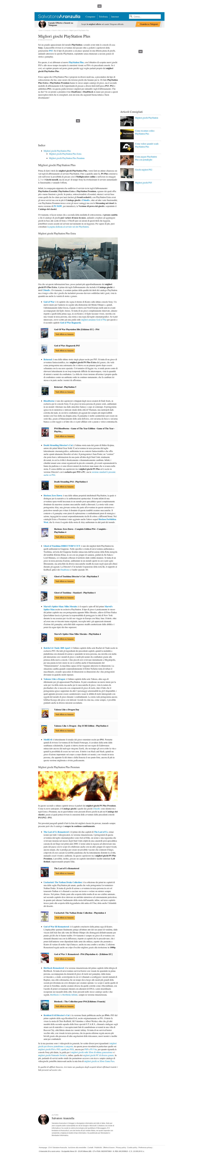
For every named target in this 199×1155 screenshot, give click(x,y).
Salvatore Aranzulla (46, 40)
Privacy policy (121, 1148)
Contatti (90, 1148)
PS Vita (93, 1049)
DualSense (65, 569)
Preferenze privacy (145, 1148)
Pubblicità (98, 1148)
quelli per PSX (67, 1049)
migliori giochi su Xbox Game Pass (99, 1061)
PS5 (51, 50)
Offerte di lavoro (109, 1148)
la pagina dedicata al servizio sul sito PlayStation (68, 226)
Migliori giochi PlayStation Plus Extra (65, 153)
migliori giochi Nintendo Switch (52, 1055)
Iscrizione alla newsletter (77, 1148)
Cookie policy (132, 1148)
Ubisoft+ (96, 808)
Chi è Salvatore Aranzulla (57, 1148)
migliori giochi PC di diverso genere (98, 1055)
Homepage (43, 1148)
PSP (86, 1049)
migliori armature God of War (94, 319)
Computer (90, 16)
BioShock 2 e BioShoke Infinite (64, 994)
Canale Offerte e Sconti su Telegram (60, 24)
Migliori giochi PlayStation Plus (57, 150)
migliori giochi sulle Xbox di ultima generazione (91, 1052)
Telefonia (103, 16)
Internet (115, 16)
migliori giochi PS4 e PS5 (49, 1049)
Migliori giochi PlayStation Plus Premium (66, 158)
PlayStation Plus (76, 62)
